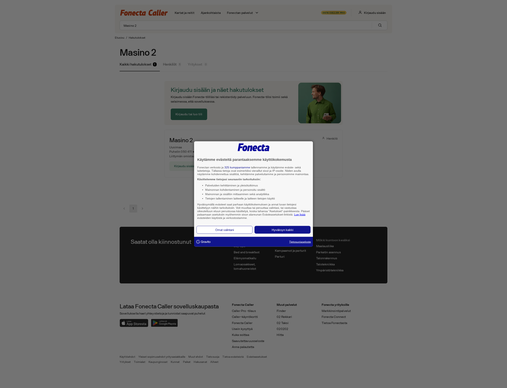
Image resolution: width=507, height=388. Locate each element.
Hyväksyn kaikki (282, 230)
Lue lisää (299, 214)
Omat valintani (224, 230)
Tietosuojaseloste (300, 241)
